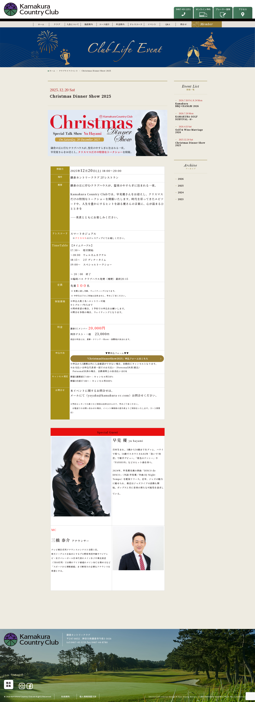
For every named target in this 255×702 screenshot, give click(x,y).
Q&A (167, 24)
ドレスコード (136, 24)
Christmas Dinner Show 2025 (190, 142)
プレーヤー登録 (223, 9)
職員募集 (8, 684)
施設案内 (88, 24)
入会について (73, 24)
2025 (181, 185)
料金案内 (120, 24)
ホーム (41, 24)
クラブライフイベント (68, 70)
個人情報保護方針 (88, 696)
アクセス (243, 9)
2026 (181, 178)
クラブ (57, 24)
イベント (152, 24)
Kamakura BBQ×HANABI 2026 (188, 103)
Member (206, 24)
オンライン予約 (203, 9)
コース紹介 (104, 24)
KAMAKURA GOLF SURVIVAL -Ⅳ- (186, 116)
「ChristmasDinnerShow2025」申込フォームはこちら (117, 358)
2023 (181, 199)
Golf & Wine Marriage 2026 (189, 129)
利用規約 (65, 696)
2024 (181, 192)
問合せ (183, 24)
